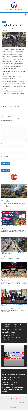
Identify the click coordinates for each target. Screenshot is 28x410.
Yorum (3, 125)
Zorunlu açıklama (20, 110)
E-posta (3, 150)
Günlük (4, 22)
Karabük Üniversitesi (8, 332)
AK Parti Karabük (7, 324)
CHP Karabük (5, 326)
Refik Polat (17, 337)
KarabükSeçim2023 (18, 329)
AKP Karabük (17, 324)
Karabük (7, 329)
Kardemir (8, 335)
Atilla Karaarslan (16, 28)
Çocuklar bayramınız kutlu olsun (11, 106)
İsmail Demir (5, 339)
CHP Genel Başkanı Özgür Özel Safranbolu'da (13, 374)
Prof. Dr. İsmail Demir (7, 337)
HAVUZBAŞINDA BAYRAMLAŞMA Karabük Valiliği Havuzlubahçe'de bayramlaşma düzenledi (13, 389)
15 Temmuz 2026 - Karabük (9, 371)
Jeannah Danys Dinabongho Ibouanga (17, 326)
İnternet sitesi (4, 156)
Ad (2, 143)
